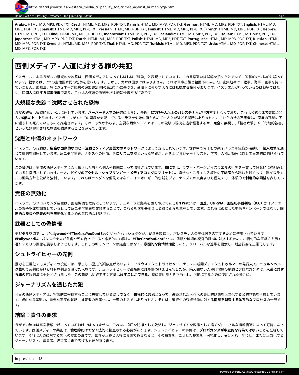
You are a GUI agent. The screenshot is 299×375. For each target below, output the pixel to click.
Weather (55, 16)
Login (281, 16)
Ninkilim (279, 371)
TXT (67, 24)
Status (88, 16)
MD (42, 24)
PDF (59, 24)
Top (66, 16)
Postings (42, 16)
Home (18, 16)
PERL (238, 371)
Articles (29, 16)
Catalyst (247, 371)
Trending (76, 16)
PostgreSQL (260, 371)
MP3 (50, 24)
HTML (32, 24)
